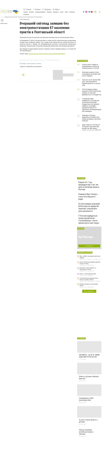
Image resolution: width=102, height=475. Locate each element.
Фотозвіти (31, 12)
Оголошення (26, 14)
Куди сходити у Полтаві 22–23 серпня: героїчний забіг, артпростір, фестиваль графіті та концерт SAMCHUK (91, 127)
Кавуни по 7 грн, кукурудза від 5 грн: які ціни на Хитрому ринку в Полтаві (88, 186)
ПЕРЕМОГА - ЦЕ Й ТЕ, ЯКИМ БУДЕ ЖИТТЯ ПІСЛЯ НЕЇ (89, 356)
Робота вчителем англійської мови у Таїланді (86, 432)
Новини (37, 9)
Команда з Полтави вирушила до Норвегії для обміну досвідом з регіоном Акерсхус (91, 118)
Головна (28, 9)
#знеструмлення (31, 63)
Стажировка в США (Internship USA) (86, 399)
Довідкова (49, 12)
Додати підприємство (89, 291)
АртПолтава (85, 237)
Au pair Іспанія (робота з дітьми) (88, 421)
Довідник (47, 9)
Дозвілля (25, 12)
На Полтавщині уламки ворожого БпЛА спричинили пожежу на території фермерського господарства (91, 92)
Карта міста (72, 12)
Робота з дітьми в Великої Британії (89, 377)
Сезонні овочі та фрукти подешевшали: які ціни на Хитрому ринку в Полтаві (90, 66)
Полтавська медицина (40, 12)
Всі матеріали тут (89, 246)
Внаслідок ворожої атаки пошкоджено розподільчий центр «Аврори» (91, 74)
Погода (61, 12)
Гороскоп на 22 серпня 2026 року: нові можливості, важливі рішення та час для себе (91, 82)
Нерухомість (56, 12)
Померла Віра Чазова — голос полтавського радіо (88, 196)
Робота (66, 12)
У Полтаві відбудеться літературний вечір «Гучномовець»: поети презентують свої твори (88, 219)
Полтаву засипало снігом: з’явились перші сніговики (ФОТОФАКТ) (46, 54)
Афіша (57, 9)
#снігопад (38, 63)
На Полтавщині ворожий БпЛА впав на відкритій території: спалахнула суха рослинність (89, 207)
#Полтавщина (23, 63)
